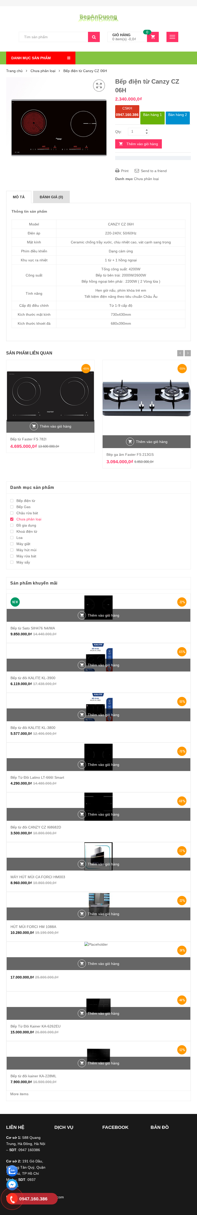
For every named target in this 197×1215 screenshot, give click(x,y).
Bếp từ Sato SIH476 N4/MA (33, 628)
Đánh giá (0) (51, 197)
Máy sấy (23, 562)
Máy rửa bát (26, 556)
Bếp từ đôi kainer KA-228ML (33, 1076)
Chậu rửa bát (27, 513)
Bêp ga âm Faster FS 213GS (130, 454)
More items (19, 1094)
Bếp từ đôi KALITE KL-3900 (33, 678)
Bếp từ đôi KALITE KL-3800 (33, 728)
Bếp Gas (23, 507)
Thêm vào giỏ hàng (142, 144)
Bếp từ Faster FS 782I (28, 439)
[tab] (18, 197)
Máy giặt (23, 544)
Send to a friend (153, 171)
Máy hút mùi (26, 550)
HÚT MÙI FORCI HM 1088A (33, 927)
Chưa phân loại (43, 71)
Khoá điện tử (26, 531)
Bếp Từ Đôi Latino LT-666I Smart (37, 777)
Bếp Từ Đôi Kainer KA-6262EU (36, 1026)
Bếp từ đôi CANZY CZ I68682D (36, 827)
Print (124, 171)
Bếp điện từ (25, 501)
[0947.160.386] (12, 1199)
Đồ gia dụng (26, 525)
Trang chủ (14, 71)
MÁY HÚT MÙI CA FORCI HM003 (38, 877)
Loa (19, 538)
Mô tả (19, 197)
